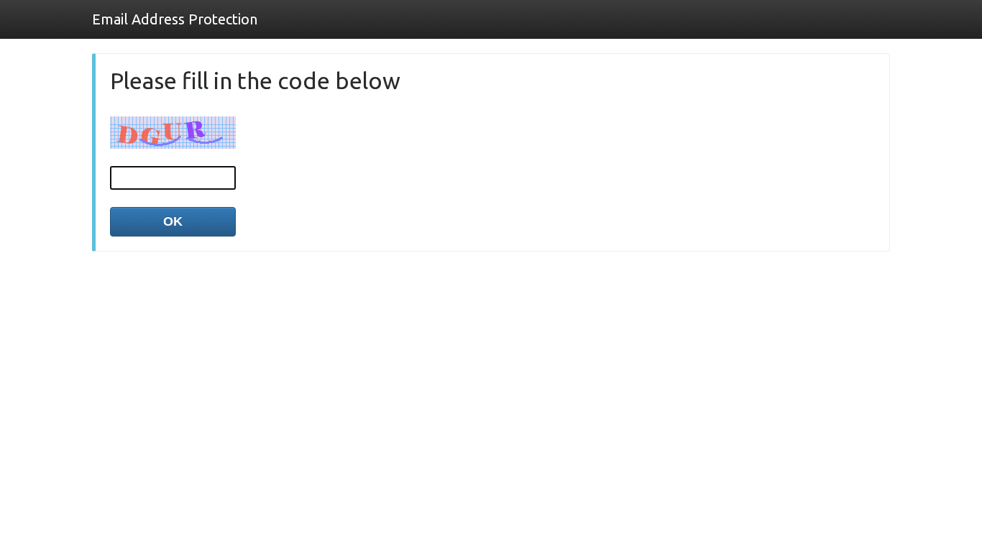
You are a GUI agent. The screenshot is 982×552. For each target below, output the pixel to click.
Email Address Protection (174, 19)
